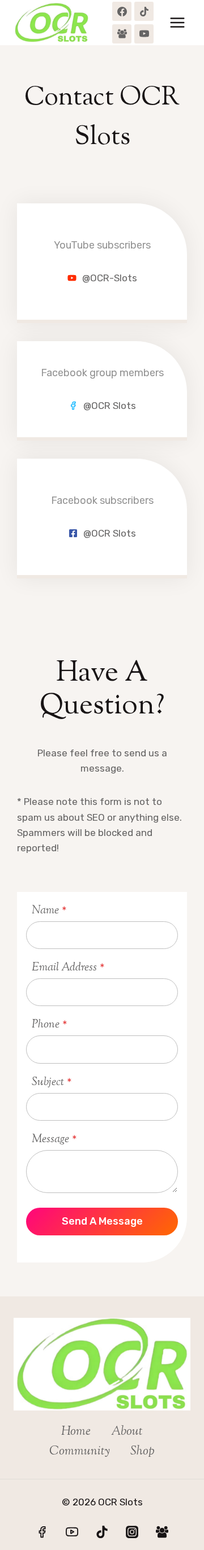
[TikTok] (144, 11)
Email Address (68, 968)
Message (54, 1139)
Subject (52, 1082)
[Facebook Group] (121, 33)
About (127, 1432)
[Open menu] (177, 22)
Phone (49, 1025)
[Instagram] (132, 1531)
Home (76, 1432)
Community (79, 1452)
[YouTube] (144, 33)
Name (49, 911)
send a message (102, 1221)
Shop (142, 1452)
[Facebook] (121, 11)
